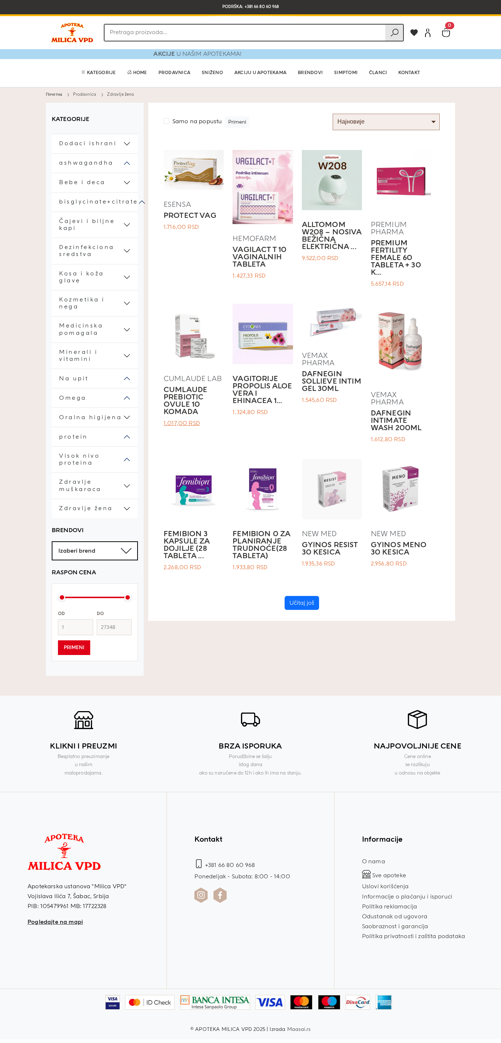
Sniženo (212, 73)
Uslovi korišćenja (385, 886)
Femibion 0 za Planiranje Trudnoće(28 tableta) (261, 544)
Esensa (177, 204)
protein (73, 436)
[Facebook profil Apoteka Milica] (220, 895)
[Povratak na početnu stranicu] (72, 32)
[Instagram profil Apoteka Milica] (201, 895)
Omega (73, 398)
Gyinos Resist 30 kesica (330, 548)
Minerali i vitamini (78, 356)
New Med (319, 533)
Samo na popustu (197, 121)
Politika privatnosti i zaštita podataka (413, 936)
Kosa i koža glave (81, 277)
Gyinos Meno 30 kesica (399, 548)
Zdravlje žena (86, 508)
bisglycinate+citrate (98, 201)
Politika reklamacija (389, 906)
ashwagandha (86, 163)
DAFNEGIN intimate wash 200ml (396, 420)
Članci (378, 73)
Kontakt (409, 73)
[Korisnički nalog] (427, 33)
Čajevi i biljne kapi (87, 225)
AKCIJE (187, 54)
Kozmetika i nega (82, 303)
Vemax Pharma (318, 359)
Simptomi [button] (346, 73)
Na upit (74, 378)
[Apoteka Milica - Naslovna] (64, 856)
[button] (98, 73)
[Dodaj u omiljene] (414, 32)
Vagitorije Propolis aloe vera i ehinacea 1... (262, 389)
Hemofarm (254, 238)
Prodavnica (174, 73)
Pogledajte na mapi (55, 922)
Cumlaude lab (193, 378)
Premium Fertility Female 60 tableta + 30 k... (396, 257)
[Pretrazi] (394, 33)
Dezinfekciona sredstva (86, 251)
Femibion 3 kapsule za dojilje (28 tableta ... (187, 544)
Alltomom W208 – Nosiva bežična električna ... (332, 235)
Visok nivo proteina (79, 459)
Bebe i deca (82, 182)
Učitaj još (301, 603)
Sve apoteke (388, 875)
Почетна (54, 94)
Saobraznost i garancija (395, 926)
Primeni (74, 648)
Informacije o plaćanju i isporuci (407, 896)
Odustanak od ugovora (394, 916)
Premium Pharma (389, 228)
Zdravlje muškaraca (80, 486)
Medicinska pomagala (81, 329)
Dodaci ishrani (88, 143)
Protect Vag (190, 215)
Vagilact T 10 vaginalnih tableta (259, 257)
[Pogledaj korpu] (446, 33)
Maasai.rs (299, 1029)
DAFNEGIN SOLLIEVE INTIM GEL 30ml (331, 381)
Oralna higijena (90, 417)
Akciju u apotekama (260, 73)
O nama (373, 861)
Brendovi (310, 73)
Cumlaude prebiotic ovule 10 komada (185, 400)
